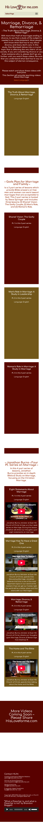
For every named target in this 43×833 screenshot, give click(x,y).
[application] (21, 809)
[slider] (34, 809)
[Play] (7, 809)
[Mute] (30, 809)
